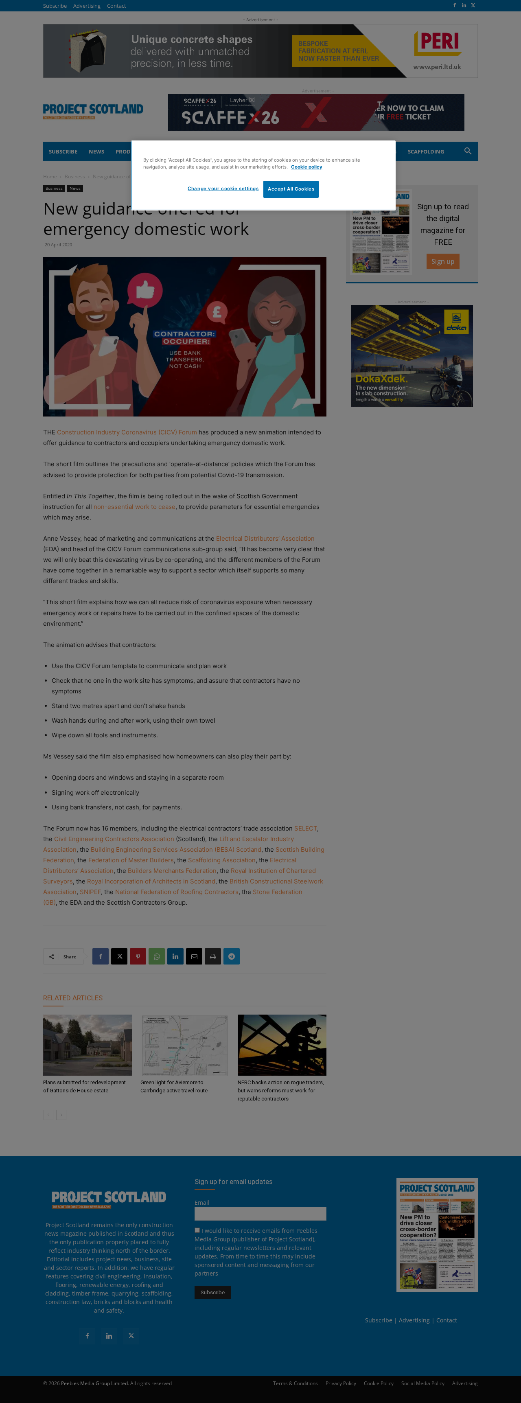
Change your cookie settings (223, 188)
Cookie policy (306, 167)
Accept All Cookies (291, 189)
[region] (263, 175)
